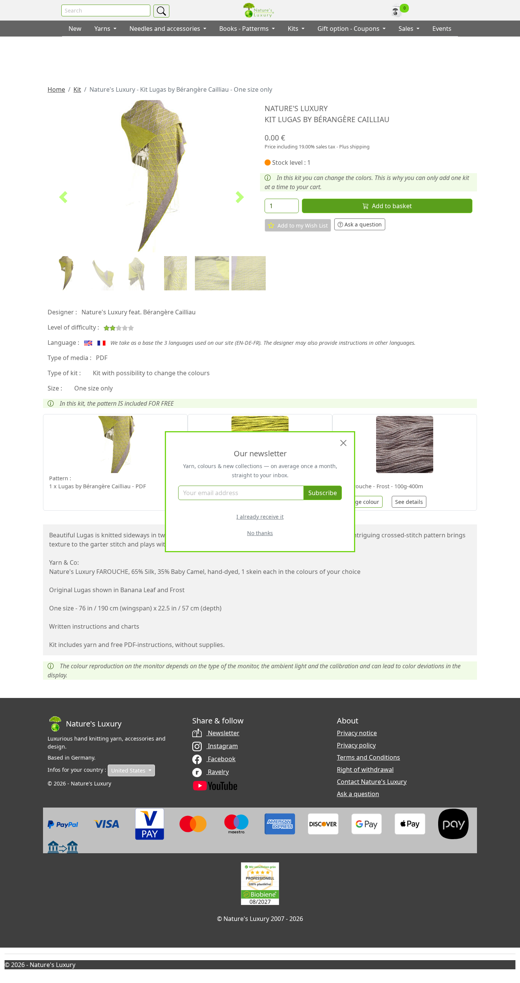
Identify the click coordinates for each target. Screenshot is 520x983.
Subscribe (322, 493)
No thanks (260, 533)
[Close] (343, 443)
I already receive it (260, 516)
